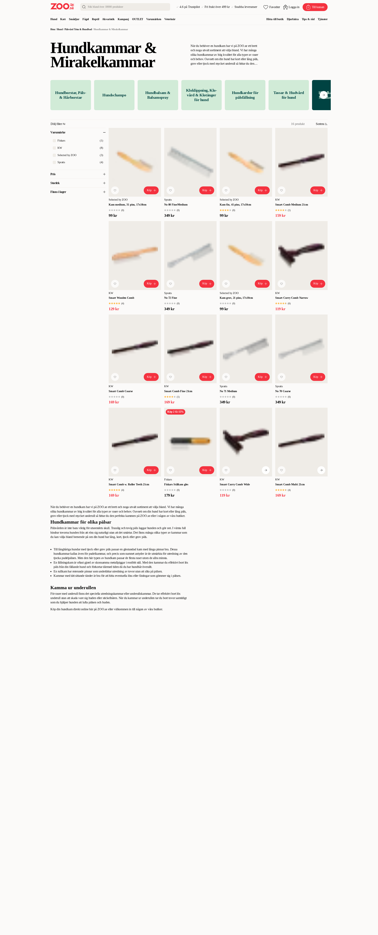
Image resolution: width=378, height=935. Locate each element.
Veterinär (169, 19)
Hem (52, 29)
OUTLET (137, 19)
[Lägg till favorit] (115, 190)
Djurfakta (293, 19)
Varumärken (153, 19)
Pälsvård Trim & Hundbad (78, 29)
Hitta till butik (275, 19)
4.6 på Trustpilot (190, 6)
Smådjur (74, 19)
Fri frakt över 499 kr (217, 6)
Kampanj (123, 19)
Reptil (95, 19)
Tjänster (323, 19)
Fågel (85, 19)
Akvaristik (108, 19)
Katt (63, 19)
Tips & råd (308, 19)
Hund (53, 19)
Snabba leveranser (245, 6)
